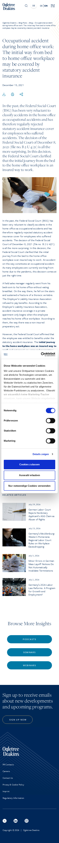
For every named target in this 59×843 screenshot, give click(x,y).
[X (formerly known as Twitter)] (5, 821)
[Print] (12, 94)
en (45, 5)
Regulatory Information (13, 798)
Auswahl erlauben (29, 475)
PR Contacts (8, 764)
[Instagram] (27, 821)
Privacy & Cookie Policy (13, 784)
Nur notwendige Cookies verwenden (29, 485)
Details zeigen (41, 454)
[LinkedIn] (16, 821)
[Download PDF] (3, 94)
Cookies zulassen (29, 464)
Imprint (6, 791)
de (41, 5)
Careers (6, 771)
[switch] (50, 420)
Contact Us (8, 778)
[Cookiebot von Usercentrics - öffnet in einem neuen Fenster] (41, 354)
